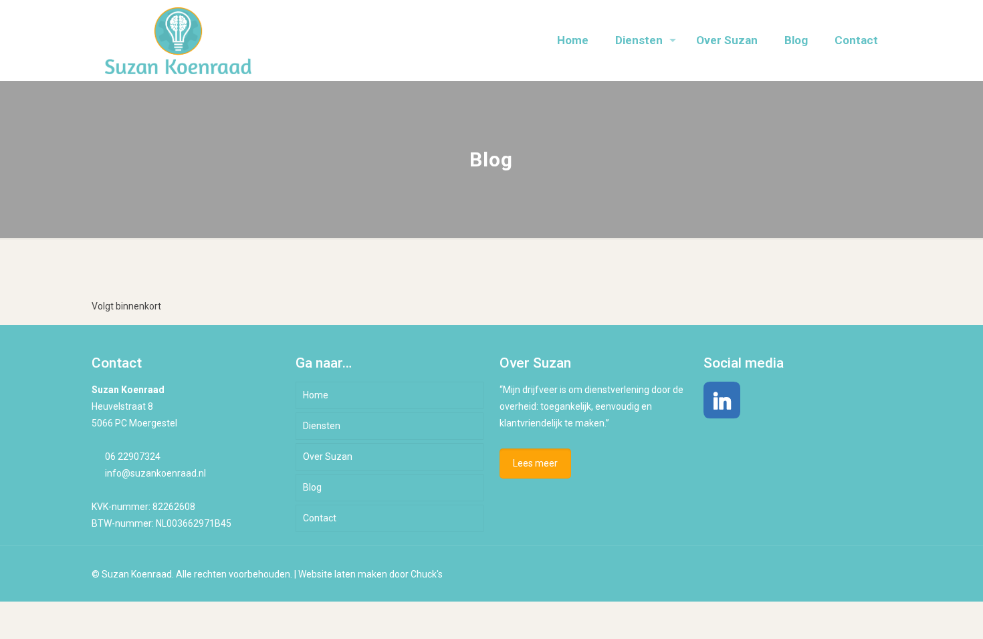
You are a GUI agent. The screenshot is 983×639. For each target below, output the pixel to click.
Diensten (321, 425)
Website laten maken (342, 574)
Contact (319, 518)
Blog (312, 487)
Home (315, 395)
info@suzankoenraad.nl (155, 473)
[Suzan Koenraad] (178, 40)
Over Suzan (327, 456)
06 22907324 (132, 456)
